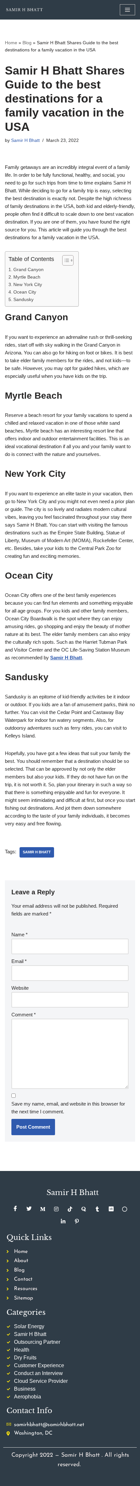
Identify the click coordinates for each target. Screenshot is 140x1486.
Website (20, 988)
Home (11, 42)
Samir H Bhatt (25, 140)
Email (19, 961)
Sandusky (23, 299)
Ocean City (24, 292)
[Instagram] (56, 1209)
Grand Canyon (29, 269)
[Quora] (84, 1209)
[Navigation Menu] (127, 9)
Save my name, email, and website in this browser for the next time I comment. (68, 1107)
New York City (27, 284)
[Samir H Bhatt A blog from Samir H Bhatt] (24, 10)
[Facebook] (15, 1209)
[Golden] (125, 1209)
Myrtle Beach (26, 277)
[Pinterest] (77, 1221)
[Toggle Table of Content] (64, 260)
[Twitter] (29, 1209)
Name (19, 934)
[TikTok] (70, 1209)
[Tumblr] (97, 1209)
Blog (27, 42)
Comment (23, 1014)
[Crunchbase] (111, 1209)
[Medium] (43, 1209)
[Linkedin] (63, 1221)
